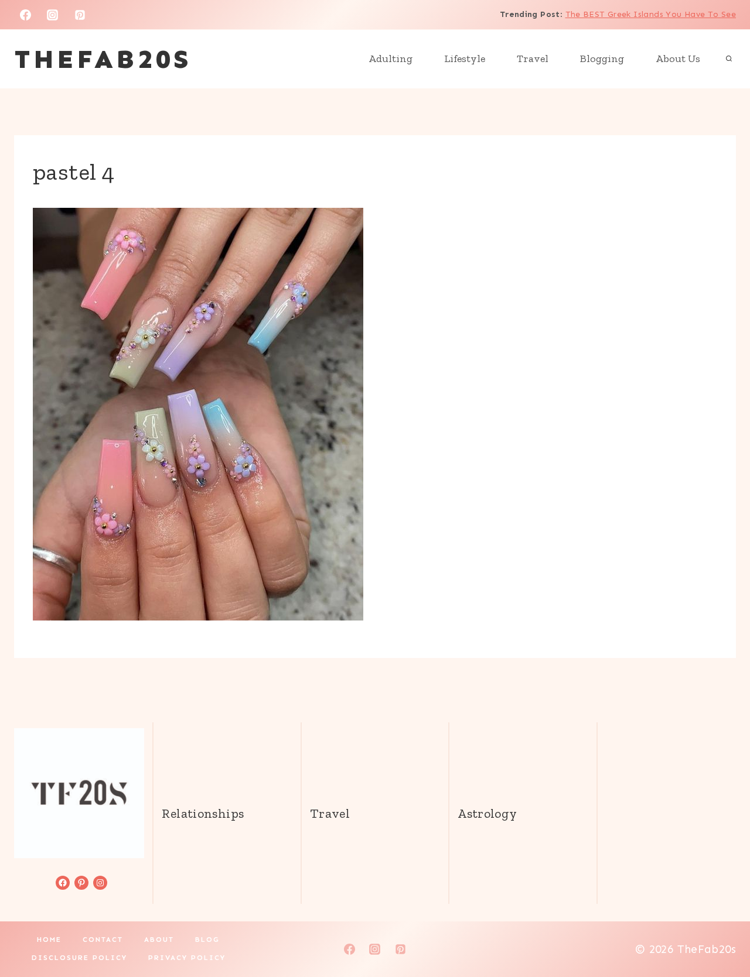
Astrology (487, 813)
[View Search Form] (729, 59)
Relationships (203, 813)
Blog (207, 939)
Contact (103, 939)
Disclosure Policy (79, 958)
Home (49, 939)
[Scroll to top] (721, 931)
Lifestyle (464, 58)
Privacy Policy (187, 958)
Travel (532, 58)
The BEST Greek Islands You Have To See (650, 14)
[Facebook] (25, 15)
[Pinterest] (80, 15)
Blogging (602, 58)
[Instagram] (53, 15)
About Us (678, 58)
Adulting (390, 58)
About (159, 939)
